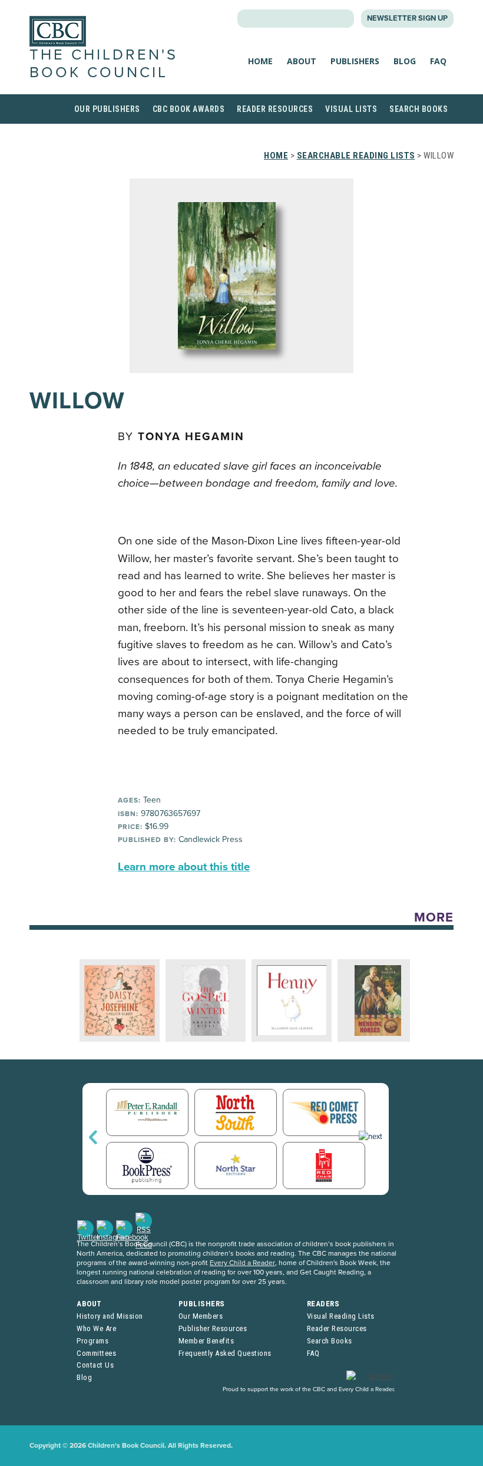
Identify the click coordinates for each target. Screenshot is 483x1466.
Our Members (200, 1316)
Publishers (354, 61)
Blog (404, 61)
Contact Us (95, 1365)
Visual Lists (351, 109)
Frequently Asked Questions (225, 1353)
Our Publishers (107, 109)
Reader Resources (275, 109)
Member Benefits (206, 1340)
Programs (92, 1340)
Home (260, 61)
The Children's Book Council (103, 63)
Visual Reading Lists (341, 1316)
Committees (96, 1353)
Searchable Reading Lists (356, 155)
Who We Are (96, 1328)
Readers (323, 1303)
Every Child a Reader (242, 1263)
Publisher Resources (212, 1328)
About (301, 61)
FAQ (438, 61)
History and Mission (110, 1316)
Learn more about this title (184, 866)
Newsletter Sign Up (407, 18)
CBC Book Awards (189, 109)
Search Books (418, 109)
